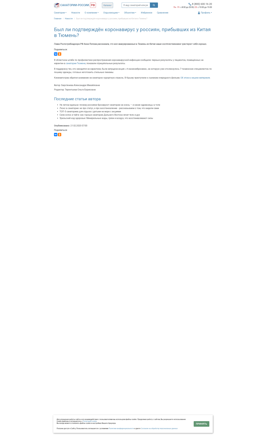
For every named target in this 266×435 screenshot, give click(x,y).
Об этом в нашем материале (195, 77)
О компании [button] (91, 12)
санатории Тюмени (75, 63)
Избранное (146, 12)
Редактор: (59, 89)
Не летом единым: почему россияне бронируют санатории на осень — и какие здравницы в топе (110, 105)
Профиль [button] (205, 12)
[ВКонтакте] (55, 54)
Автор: (57, 85)
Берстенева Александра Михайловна (80, 85)
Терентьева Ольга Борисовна (80, 89)
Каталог (107, 5)
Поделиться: (60, 49)
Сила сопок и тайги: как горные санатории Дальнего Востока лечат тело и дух (100, 115)
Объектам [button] (129, 12)
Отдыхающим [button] (110, 12)
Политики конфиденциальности (121, 428)
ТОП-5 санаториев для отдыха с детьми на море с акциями (90, 111)
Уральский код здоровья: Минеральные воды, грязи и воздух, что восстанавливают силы (106, 118)
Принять (201, 424)
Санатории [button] (59, 12)
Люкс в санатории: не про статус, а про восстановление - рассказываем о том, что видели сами (109, 108)
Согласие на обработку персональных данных (159, 428)
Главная (58, 18)
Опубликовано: (62, 125)
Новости (75, 12)
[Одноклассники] (59, 54)
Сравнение (162, 12)
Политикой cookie (90, 421)
